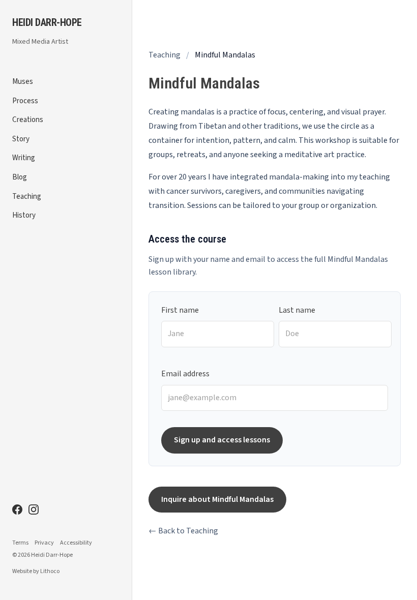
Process (25, 101)
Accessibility (76, 543)
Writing (23, 158)
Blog (19, 177)
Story (20, 139)
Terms (20, 543)
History (24, 215)
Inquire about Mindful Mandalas (217, 499)
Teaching (26, 196)
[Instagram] (33, 509)
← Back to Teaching (183, 530)
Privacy (44, 543)
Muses (22, 81)
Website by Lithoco (35, 571)
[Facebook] (17, 509)
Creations (27, 119)
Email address (185, 373)
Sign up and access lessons (222, 439)
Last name (297, 310)
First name (180, 310)
